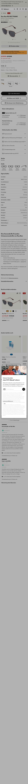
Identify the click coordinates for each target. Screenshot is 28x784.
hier (4, 403)
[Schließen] (24, 368)
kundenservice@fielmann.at (8, 401)
